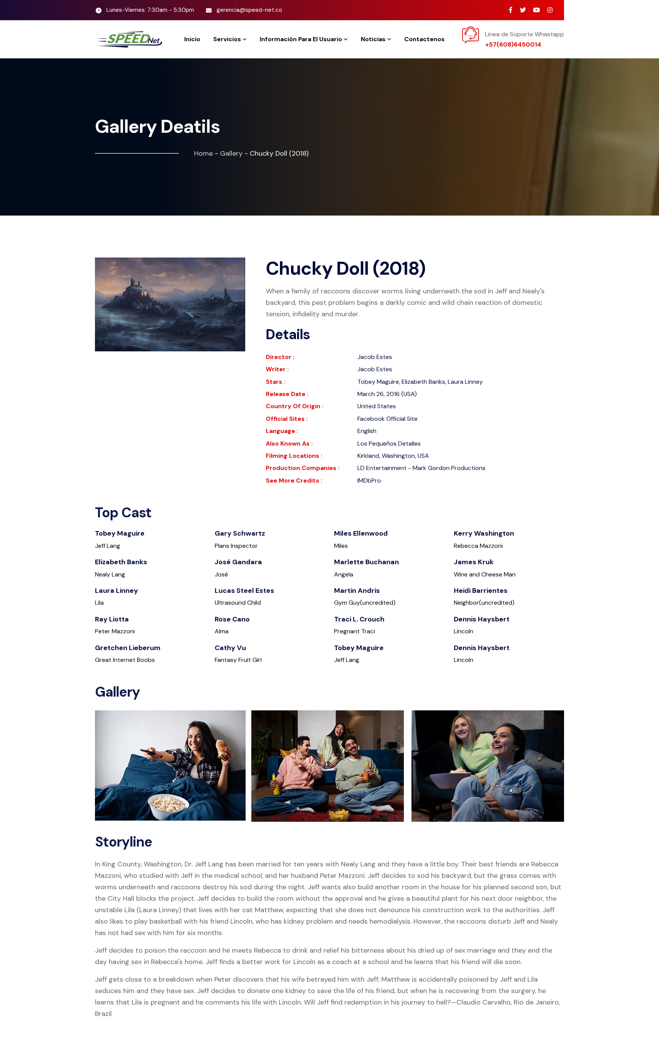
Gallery (231, 153)
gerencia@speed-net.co (249, 10)
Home (203, 153)
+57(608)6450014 (513, 44)
